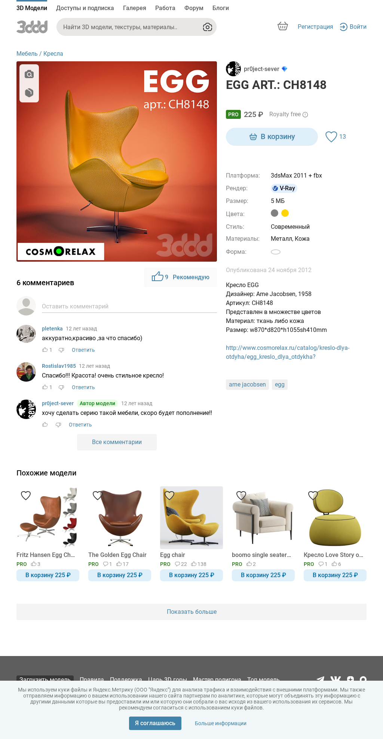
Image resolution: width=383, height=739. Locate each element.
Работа (165, 8)
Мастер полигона (217, 679)
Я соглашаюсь (155, 723)
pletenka (52, 329)
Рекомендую (187, 277)
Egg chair (172, 554)
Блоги (220, 8)
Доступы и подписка (85, 8)
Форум (193, 8)
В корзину (278, 136)
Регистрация (315, 26)
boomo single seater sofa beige (262, 554)
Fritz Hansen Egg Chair (46, 554)
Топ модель (263, 679)
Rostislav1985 (59, 366)
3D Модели (31, 8)
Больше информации (220, 723)
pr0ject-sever (58, 403)
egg (280, 384)
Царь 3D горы (167, 679)
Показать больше (192, 611)
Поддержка (126, 679)
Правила (92, 679)
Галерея (134, 8)
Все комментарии (117, 442)
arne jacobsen (247, 384)
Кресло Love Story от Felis (334, 554)
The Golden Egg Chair (117, 554)
